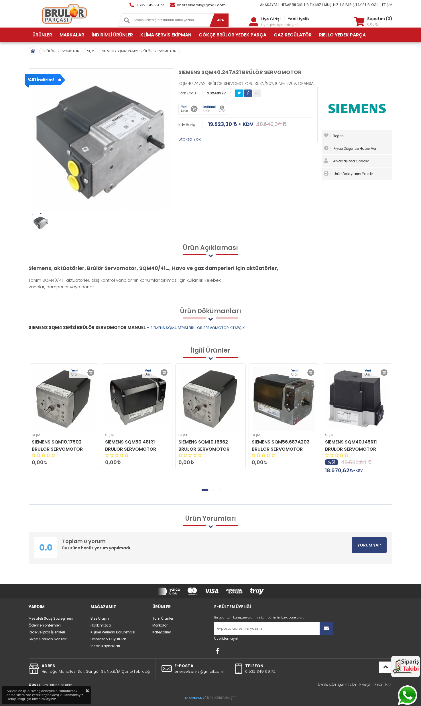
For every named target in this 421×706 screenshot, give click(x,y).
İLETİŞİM (386, 4)
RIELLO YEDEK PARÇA (342, 35)
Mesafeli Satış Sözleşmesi (51, 618)
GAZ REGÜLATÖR (293, 35)
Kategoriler (161, 632)
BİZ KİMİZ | (314, 4)
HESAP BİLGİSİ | (293, 4)
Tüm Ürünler (162, 618)
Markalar (160, 625)
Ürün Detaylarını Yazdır (353, 173)
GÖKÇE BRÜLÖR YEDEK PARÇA (232, 35)
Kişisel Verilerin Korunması (113, 632)
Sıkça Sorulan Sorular (47, 639)
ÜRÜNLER (42, 35)
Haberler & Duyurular (108, 639)
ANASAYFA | (269, 4)
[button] (204, 490)
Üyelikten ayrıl (226, 638)
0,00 (371, 24)
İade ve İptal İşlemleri (47, 632)
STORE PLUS (195, 697)
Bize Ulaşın (100, 618)
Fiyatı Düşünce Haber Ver (354, 148)
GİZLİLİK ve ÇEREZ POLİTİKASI (371, 684)
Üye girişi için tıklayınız (280, 24)
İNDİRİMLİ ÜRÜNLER (112, 35)
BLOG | (372, 4)
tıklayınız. (49, 699)
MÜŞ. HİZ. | (332, 4)
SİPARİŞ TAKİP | (354, 4)
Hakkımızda (101, 625)
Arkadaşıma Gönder (350, 161)
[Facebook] (217, 651)
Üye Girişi (271, 19)
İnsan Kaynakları (105, 645)
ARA (220, 20)
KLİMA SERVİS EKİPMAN (165, 35)
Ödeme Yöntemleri (45, 625)
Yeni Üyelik (299, 19)
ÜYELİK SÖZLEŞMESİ (332, 684)
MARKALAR (72, 35)
